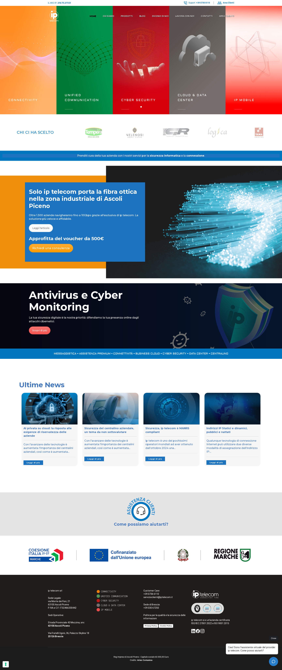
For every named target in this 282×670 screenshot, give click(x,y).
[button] (141, 107)
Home (93, 16)
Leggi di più (33, 463)
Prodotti (127, 16)
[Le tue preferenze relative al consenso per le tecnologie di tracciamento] (6, 664)
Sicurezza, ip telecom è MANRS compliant (167, 430)
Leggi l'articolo (40, 228)
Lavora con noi (185, 16)
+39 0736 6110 (203, 3)
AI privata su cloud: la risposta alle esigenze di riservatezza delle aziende (48, 432)
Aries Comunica (144, 660)
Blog (142, 16)
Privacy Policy (151, 626)
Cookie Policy (166, 626)
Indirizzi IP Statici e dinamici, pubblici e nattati (226, 430)
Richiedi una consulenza (51, 248)
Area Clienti (226, 16)
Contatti (206, 16)
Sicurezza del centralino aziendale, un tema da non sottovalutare (109, 430)
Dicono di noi (160, 16)
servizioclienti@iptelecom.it (158, 597)
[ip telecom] (54, 16)
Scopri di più (39, 330)
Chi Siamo (108, 16)
